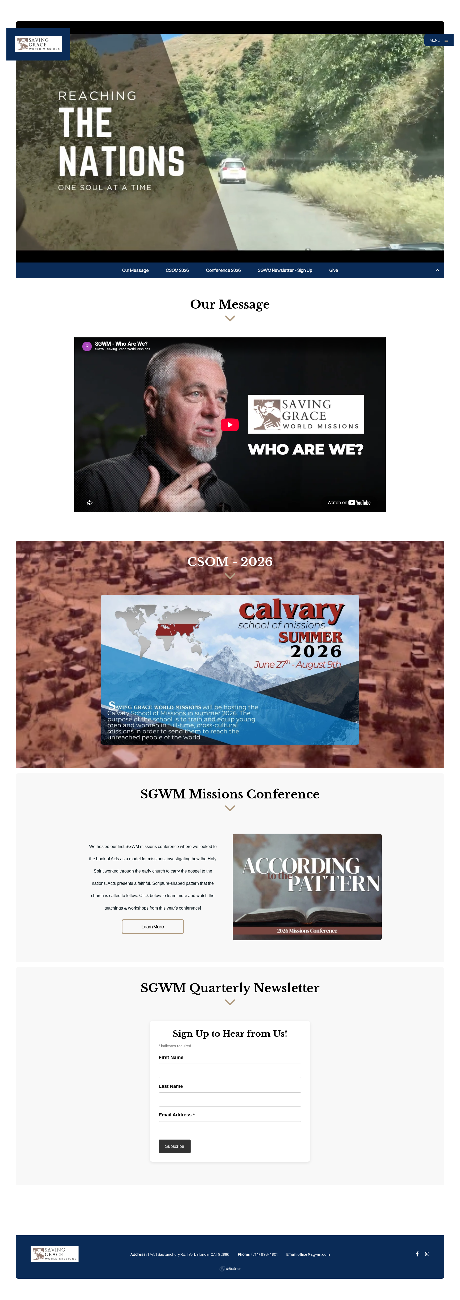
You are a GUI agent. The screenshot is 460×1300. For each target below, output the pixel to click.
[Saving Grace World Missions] (38, 44)
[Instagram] (427, 1254)
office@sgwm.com (313, 1254)
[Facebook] (417, 1254)
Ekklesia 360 (230, 1268)
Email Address (177, 1114)
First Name (171, 1057)
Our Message (135, 270)
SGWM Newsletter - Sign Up (285, 270)
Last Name (171, 1086)
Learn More (153, 927)
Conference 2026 (223, 270)
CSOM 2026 (177, 270)
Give (333, 270)
